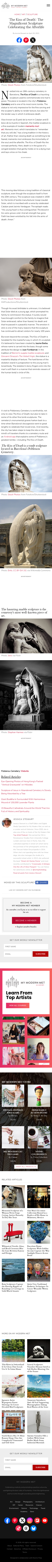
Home (17, 14)
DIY (14, 1505)
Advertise (17, 1549)
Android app (10, 436)
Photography (28, 1502)
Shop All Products (26, 1166)
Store (32, 1511)
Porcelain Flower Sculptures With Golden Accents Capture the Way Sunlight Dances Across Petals (38, 1250)
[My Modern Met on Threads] (26, 1528)
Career (20, 1505)
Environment (14, 1508)
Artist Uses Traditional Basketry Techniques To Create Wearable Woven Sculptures (37, 1287)
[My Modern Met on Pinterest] (15, 1520)
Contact (10, 1549)
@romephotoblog (39, 870)
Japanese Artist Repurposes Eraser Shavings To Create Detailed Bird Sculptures (12, 1403)
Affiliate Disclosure (29, 1549)
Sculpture (32, 14)
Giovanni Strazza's (18, 356)
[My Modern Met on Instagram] (30, 1520)
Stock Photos (14, 85)
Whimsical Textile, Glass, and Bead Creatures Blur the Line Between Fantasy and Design (13, 1249)
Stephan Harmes (16, 732)
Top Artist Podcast (20, 835)
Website (25, 771)
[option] (13, 1041)
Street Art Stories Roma (30, 861)
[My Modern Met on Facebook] (7, 1520)
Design (17, 1502)
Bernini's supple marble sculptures (28, 353)
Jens (10, 655)
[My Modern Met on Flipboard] (37, 1520)
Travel (43, 1508)
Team (27, 1546)
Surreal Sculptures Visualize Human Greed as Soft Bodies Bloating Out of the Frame (38, 1367)
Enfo (10, 570)
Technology (34, 1508)
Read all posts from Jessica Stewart (27, 873)
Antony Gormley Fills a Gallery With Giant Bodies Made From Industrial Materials (37, 1439)
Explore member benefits (26, 926)
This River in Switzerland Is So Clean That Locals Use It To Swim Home (13, 1366)
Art (23, 14)
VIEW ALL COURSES (17, 1005)
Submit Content (36, 1546)
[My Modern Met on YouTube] (45, 1520)
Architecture (40, 1502)
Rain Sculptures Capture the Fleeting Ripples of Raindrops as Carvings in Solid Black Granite (13, 1287)
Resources (29, 1505)
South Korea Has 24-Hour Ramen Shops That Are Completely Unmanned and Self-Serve (13, 1439)
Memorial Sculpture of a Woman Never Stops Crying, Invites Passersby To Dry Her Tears (12, 1213)
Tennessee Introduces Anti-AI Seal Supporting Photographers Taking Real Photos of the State (38, 1403)
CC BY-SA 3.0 (19, 570)
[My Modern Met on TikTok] (18, 1528)
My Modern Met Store (16, 1082)
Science (24, 1508)
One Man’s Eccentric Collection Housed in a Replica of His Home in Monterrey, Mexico (37, 1213)
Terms (24, 1552)
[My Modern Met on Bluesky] (33, 1528)
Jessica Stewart (20, 33)
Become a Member (26, 920)
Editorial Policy (18, 1546)
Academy (23, 1511)
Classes (39, 1505)
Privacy (40, 1549)
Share (43, 882)
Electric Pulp (37, 1558)
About (9, 1546)
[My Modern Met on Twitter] (22, 1520)
